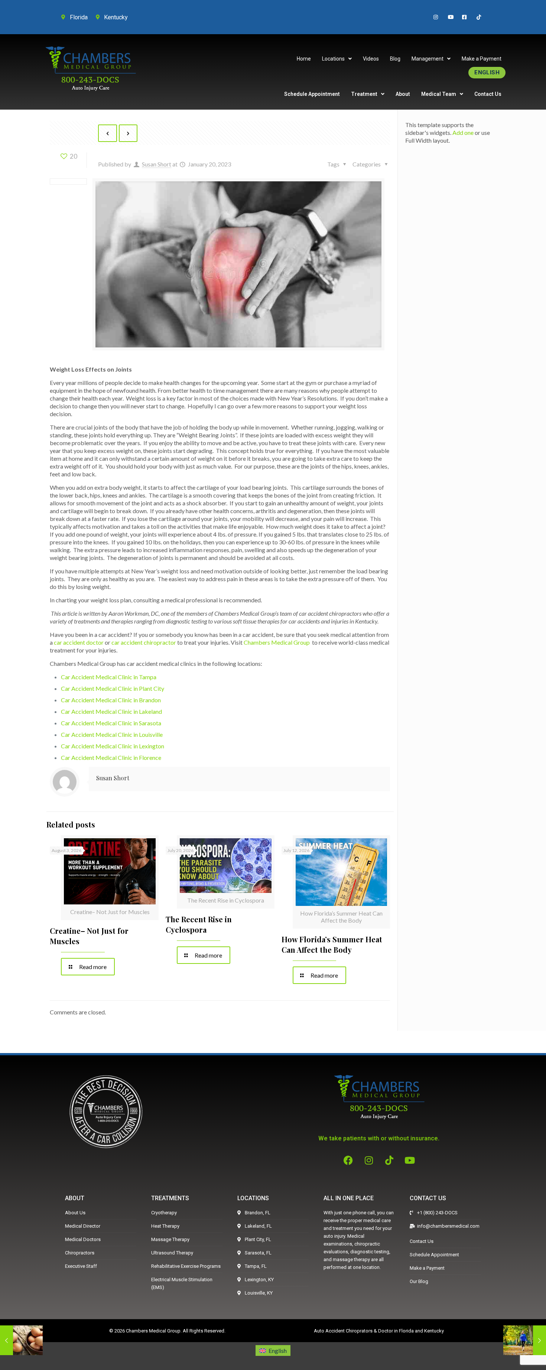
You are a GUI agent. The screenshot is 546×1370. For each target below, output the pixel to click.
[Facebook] (348, 1160)
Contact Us (487, 94)
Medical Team (438, 94)
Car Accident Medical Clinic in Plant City (112, 688)
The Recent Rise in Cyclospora (199, 924)
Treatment (364, 94)
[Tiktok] (389, 1160)
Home (304, 59)
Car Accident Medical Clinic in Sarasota (111, 722)
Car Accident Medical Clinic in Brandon (111, 699)
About (403, 94)
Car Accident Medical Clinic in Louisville (112, 734)
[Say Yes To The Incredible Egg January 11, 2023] (21, 1340)
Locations (333, 59)
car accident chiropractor (143, 642)
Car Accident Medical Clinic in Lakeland (111, 711)
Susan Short (156, 164)
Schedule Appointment (312, 94)
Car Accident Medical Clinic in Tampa (108, 676)
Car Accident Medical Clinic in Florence (111, 757)
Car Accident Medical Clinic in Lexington (112, 745)
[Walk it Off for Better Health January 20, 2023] (524, 1340)
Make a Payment (481, 59)
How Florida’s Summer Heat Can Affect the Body (332, 944)
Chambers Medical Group (277, 642)
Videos (371, 59)
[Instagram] (369, 1160)
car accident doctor (79, 642)
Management (427, 59)
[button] (336, 59)
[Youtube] (409, 1160)
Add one (463, 132)
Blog (395, 59)
